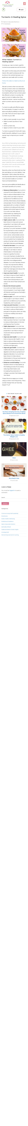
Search (3, 497)
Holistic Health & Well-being (8, 518)
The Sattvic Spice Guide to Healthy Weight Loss (14, 435)
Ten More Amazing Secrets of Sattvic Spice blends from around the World (14, 412)
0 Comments (6, 24)
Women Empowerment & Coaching (10, 534)
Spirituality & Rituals (6, 526)
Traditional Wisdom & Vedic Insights (9, 529)
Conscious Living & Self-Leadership (9, 513)
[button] (20, 3)
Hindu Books (4, 516)
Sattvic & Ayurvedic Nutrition (11, 22)
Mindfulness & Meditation (7, 521)
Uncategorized (5, 532)
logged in (12, 490)
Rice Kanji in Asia (14, 478)
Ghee (14, 458)
